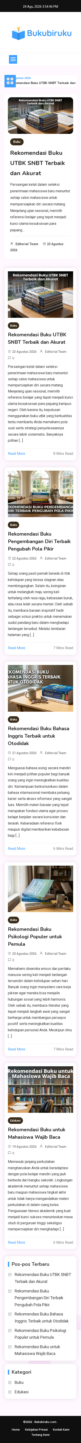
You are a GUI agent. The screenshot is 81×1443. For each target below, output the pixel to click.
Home (16, 1429)
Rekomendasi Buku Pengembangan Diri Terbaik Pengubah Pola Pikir (39, 541)
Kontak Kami (61, 1429)
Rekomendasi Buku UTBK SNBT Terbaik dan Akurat (37, 163)
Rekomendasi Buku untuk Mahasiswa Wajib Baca (36, 1133)
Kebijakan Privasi (36, 1429)
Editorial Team (27, 244)
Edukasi (15, 1120)
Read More (16, 453)
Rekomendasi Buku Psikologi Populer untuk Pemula (35, 937)
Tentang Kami (41, 1434)
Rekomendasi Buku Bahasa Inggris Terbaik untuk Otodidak (38, 736)
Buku (16, 142)
